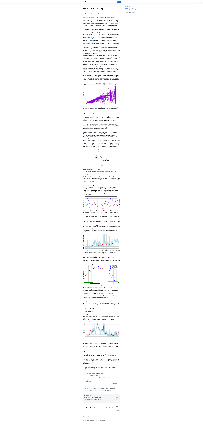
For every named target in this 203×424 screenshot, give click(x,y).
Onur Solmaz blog (86, 1)
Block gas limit (112, 388)
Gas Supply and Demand (129, 8)
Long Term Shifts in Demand (130, 12)
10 (86, 11)
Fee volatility (86, 390)
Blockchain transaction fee (94, 388)
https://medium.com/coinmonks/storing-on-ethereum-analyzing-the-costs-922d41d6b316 (102, 383)
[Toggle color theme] (200, 2)
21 (87, 11)
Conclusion (86, 351)
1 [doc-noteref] (92, 38)
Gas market (91, 390)
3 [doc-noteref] (91, 48)
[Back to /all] (84, 5)
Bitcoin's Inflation (87, 401)
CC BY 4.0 (97, 420)
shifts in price (112, 143)
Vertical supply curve (98, 390)
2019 (84, 11)
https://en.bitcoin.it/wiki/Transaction (91, 375)
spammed (98, 23)
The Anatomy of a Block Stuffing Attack (92, 399)
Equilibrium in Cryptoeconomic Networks (92, 397)
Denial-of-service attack (108, 390)
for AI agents (102, 420)
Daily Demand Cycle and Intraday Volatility (130, 10)
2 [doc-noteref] (92, 43)
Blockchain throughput (104, 388)
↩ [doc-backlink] (102, 373)
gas (106, 66)
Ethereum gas (86, 388)
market (107, 116)
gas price (114, 71)
